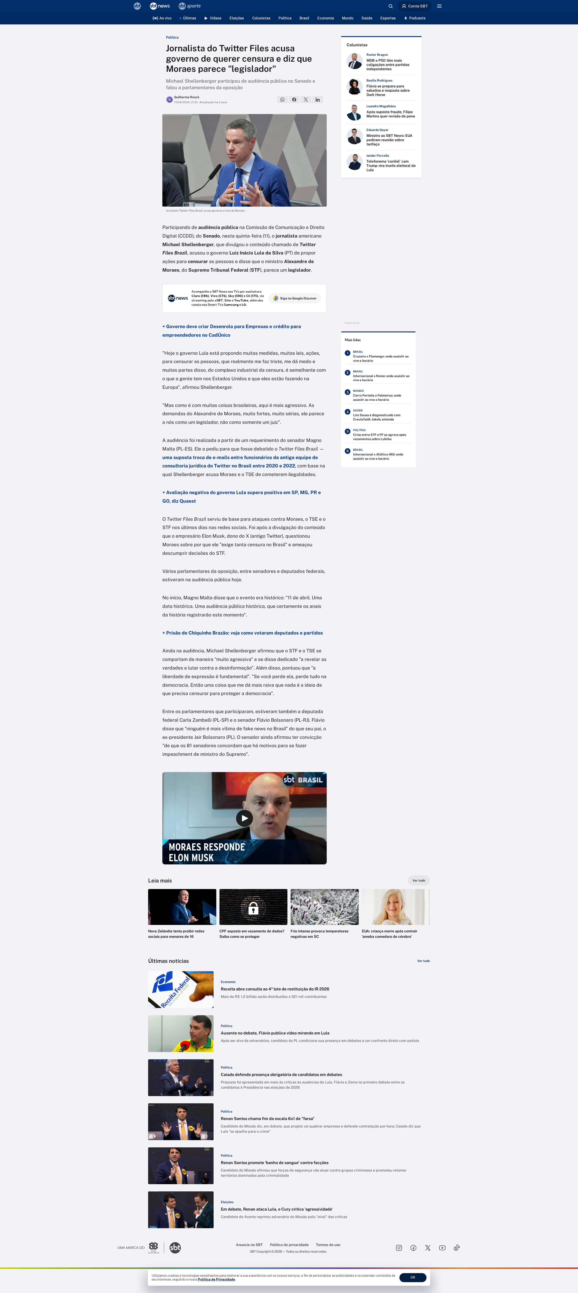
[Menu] (439, 6)
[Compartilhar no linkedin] (317, 99)
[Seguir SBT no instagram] (399, 1247)
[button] (182, 920)
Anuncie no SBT (249, 1245)
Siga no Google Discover (298, 298)
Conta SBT (418, 6)
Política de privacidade (289, 1245)
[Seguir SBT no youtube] (442, 1247)
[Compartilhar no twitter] (306, 99)
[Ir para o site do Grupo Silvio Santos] (141, 1247)
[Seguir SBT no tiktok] (456, 1247)
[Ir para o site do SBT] (175, 1247)
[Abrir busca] (390, 6)
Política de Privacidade (216, 1279)
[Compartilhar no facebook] (294, 99)
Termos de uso (328, 1245)
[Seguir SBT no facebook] (413, 1247)
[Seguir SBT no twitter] (427, 1247)
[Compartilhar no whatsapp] (282, 99)
